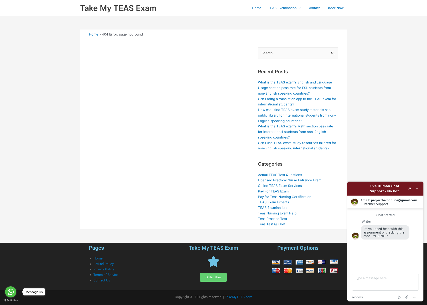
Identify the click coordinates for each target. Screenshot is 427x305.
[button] (299, 8)
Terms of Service (106, 275)
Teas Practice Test (272, 219)
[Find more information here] (385, 241)
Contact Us (101, 280)
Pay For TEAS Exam (273, 191)
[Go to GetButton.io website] (11, 300)
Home (256, 8)
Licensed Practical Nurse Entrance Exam (289, 180)
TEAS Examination (282, 8)
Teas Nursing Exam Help (277, 213)
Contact (314, 8)
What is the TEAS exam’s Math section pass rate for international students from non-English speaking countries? (295, 131)
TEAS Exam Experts (273, 202)
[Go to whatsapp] (10, 291)
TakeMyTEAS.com (238, 297)
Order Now (335, 8)
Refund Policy (103, 264)
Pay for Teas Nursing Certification (284, 197)
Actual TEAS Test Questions (280, 175)
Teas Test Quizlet (271, 224)
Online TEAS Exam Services (280, 186)
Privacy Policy (103, 269)
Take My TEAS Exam (118, 8)
